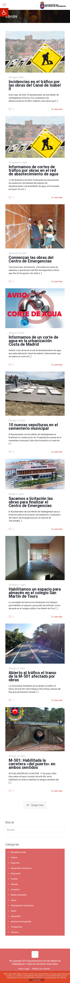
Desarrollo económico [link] (21, 868)
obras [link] (13, 900)
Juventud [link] (15, 889)
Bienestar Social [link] (18, 852)
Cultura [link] (14, 857)
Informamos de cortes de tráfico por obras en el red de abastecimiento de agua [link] (33, 170)
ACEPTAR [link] (37, 980)
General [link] (14, 884)
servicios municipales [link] (21, 921)
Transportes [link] (16, 927)
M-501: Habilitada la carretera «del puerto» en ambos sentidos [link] (32, 764)
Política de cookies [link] (41, 968)
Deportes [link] (15, 863)
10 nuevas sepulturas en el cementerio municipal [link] (33, 426)
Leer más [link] (58, 109)
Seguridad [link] (16, 916)
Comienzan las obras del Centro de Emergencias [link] (31, 259)
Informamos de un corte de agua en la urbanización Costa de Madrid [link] (33, 341)
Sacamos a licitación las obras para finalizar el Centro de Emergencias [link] (31, 502)
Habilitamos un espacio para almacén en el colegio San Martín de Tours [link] (35, 593)
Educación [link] (16, 873)
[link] (4, 12)
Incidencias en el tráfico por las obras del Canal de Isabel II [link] (35, 85)
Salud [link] (13, 911)
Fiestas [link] (14, 879)
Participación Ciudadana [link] (22, 905)
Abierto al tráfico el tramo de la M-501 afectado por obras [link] (32, 676)
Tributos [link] (15, 932)
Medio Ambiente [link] (18, 895)
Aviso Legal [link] (23, 968)
